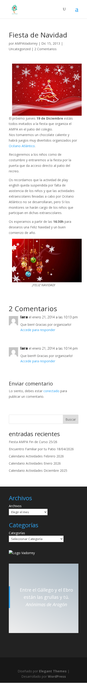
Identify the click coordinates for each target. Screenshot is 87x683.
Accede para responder (37, 330)
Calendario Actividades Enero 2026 (35, 463)
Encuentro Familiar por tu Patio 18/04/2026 (41, 449)
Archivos (15, 506)
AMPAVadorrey (26, 43)
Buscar (70, 419)
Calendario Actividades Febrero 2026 (36, 456)
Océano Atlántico (22, 146)
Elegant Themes (53, 671)
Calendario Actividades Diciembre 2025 (38, 470)
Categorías (17, 533)
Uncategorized (20, 49)
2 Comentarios (45, 49)
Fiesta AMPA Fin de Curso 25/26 (33, 442)
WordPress (57, 676)
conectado (51, 391)
